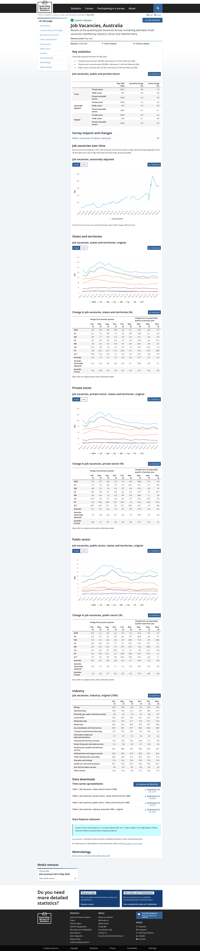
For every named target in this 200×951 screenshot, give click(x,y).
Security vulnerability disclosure (110, 936)
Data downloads (46, 58)
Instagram (143, 930)
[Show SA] (113, 304)
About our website (105, 917)
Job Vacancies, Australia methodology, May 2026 (91, 856)
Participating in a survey (110, 8)
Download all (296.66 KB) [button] (148, 784)
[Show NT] (134, 304)
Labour (56, 15)
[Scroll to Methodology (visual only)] (93, 852)
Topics (72, 920)
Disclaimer (94, 948)
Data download (154, 20)
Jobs (62, 15)
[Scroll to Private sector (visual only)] (93, 388)
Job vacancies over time (49, 35)
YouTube (142, 939)
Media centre (103, 923)
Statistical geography (78, 926)
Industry (43, 53)
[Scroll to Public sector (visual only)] (92, 539)
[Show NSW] (93, 304)
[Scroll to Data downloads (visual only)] (97, 779)
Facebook (142, 926)
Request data (75, 939)
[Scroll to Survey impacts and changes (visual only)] (114, 133)
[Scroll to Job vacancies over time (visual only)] (107, 145)
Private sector (45, 44)
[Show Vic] (100, 304)
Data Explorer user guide (132, 843)
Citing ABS (102, 926)
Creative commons (50, 948)
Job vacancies (77, 839)
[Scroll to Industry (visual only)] (86, 691)
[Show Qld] (106, 304)
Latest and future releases (80, 917)
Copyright (74, 948)
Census (89, 8)
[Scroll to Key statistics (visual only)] (93, 51)
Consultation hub (105, 930)
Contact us (102, 933)
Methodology (45, 62)
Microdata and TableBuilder (81, 930)
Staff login (153, 948)
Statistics (76, 8)
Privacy (112, 948)
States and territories (48, 39)
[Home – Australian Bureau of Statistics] (44, 918)
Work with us (103, 920)
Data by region (76, 923)
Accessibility (132, 948)
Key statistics (45, 26)
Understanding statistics (79, 942)
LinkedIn (142, 936)
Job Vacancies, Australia (75, 15)
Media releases (46, 67)
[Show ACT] (141, 304)
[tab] (76, 164)
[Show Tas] (127, 304)
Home (40, 15)
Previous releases (142, 43)
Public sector (45, 49)
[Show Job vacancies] (116, 221)
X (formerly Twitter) (146, 933)
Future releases (110, 43)
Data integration (76, 936)
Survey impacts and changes (51, 30)
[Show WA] (120, 304)
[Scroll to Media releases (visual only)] (60, 865)
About (132, 8)
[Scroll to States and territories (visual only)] (104, 236)
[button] (157, 8)
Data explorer (75, 933)
